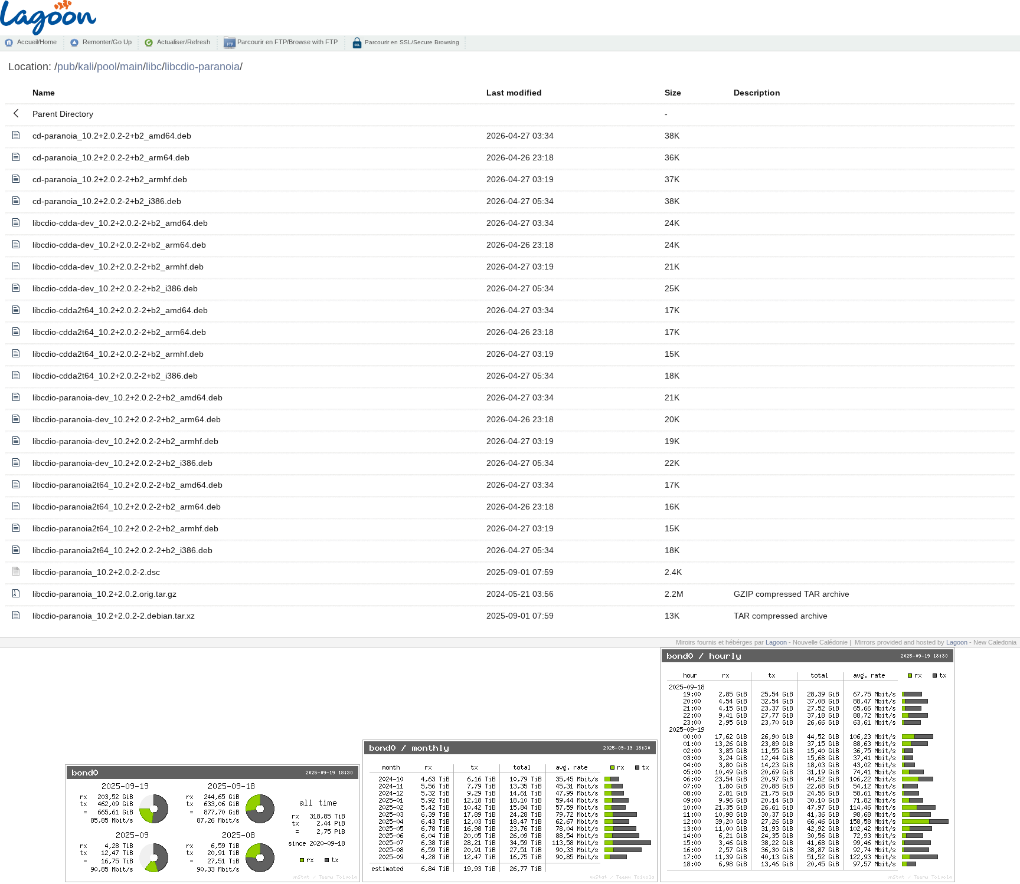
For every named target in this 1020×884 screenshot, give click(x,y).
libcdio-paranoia (202, 66)
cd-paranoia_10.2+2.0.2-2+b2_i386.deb (106, 201)
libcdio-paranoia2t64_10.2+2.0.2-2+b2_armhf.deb (125, 528)
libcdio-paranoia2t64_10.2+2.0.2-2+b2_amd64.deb (127, 484)
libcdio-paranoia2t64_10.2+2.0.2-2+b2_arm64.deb (126, 506)
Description (757, 92)
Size (673, 92)
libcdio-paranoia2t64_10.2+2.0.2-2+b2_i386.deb (122, 550)
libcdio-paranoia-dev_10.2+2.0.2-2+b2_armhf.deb (125, 441)
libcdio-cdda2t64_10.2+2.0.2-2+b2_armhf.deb (118, 354)
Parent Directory (62, 114)
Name (43, 92)
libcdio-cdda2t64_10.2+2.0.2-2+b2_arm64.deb (119, 332)
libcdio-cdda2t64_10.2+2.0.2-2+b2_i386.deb (115, 375)
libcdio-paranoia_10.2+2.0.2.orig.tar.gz (104, 594)
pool (107, 66)
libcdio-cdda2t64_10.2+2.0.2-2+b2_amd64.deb (120, 310)
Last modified (514, 92)
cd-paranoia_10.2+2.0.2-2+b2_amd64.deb (111, 135)
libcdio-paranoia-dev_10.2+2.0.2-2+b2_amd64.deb (127, 397)
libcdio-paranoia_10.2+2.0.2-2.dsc (96, 572)
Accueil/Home (37, 41)
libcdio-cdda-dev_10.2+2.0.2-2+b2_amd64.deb (120, 223)
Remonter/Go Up (107, 41)
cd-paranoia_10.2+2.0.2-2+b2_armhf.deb (109, 179)
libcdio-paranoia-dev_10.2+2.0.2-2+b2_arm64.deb (126, 419)
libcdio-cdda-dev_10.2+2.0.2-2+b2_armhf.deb (118, 266)
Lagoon (776, 642)
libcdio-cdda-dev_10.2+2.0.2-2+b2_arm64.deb (119, 244)
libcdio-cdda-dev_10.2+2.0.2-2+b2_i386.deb (115, 288)
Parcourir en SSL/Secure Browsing (411, 42)
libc (154, 66)
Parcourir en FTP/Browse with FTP (287, 41)
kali (86, 66)
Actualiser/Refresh (183, 41)
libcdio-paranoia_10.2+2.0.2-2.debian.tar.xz (113, 615)
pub (66, 66)
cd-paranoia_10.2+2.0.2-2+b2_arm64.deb (110, 157)
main (131, 66)
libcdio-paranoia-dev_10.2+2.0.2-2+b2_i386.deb (122, 463)
